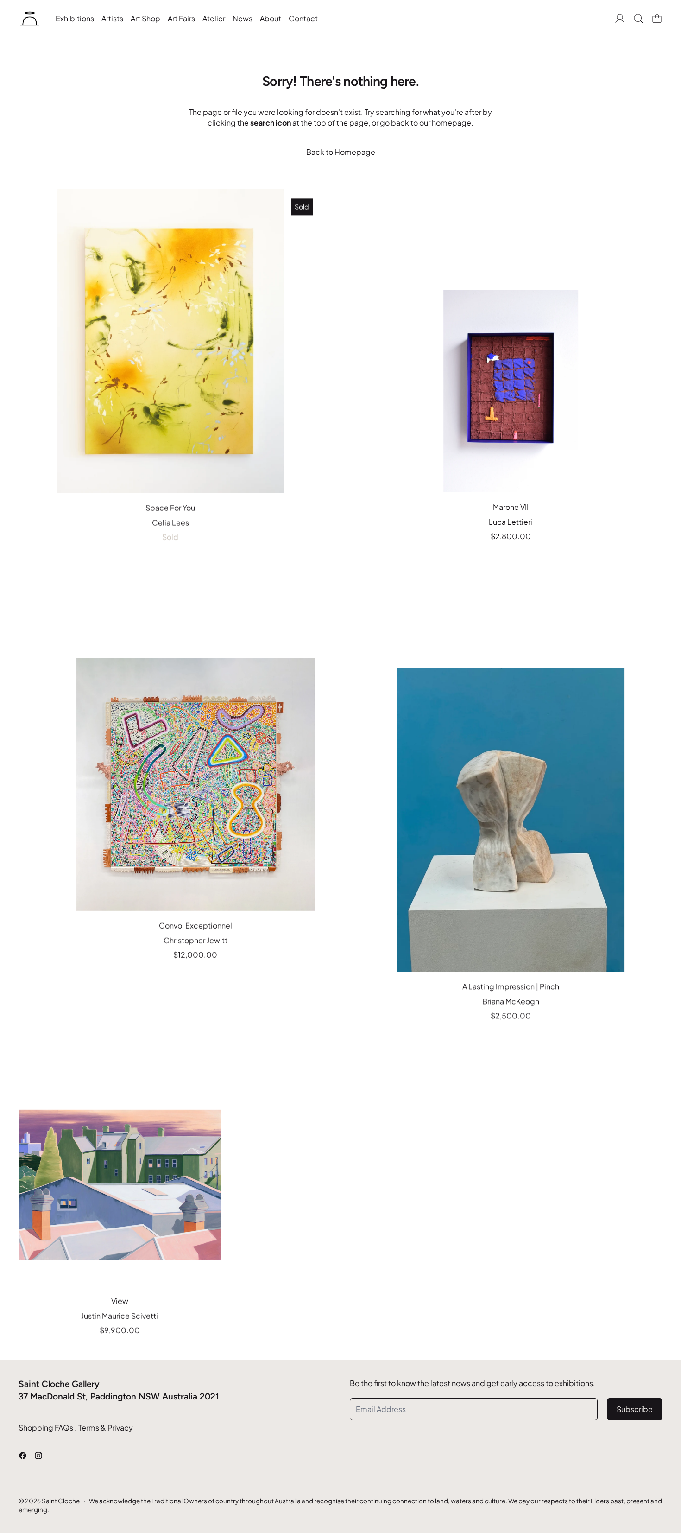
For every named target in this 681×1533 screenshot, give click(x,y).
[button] (638, 18)
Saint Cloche (61, 1501)
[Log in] (619, 18)
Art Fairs (181, 18)
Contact (303, 18)
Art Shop (145, 18)
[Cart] (656, 18)
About (270, 18)
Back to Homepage (340, 152)
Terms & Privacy (105, 1427)
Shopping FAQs (46, 1427)
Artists (112, 18)
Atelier (213, 18)
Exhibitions (75, 18)
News (242, 18)
